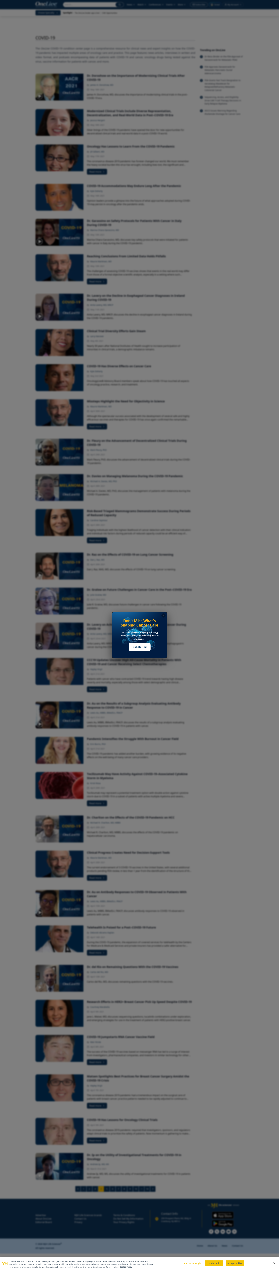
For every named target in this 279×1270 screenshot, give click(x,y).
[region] (139, 1263)
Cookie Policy (126, 1267)
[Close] (274, 1263)
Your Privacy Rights (193, 1263)
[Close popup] (163, 615)
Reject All (214, 1263)
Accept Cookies (234, 1263)
